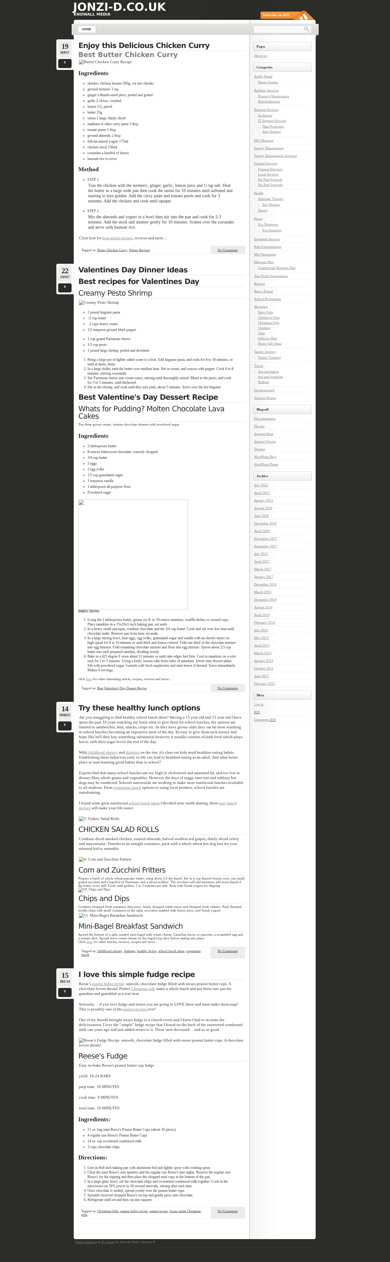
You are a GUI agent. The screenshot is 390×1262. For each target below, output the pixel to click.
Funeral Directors (270, 169)
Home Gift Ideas (269, 343)
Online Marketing (86, 1242)
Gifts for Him (267, 338)
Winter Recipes (139, 250)
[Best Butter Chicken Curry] (128, 54)
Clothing (264, 328)
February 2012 (264, 683)
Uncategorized (264, 390)
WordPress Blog (265, 457)
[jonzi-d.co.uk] (119, 7)
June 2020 (261, 515)
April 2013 (262, 645)
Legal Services (268, 174)
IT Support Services (272, 120)
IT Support (108, 1242)
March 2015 (262, 592)
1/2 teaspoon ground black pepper (111, 330)
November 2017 (265, 538)
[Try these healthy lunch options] (161, 708)
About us (260, 55)
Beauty (263, 210)
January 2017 (263, 576)
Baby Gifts (265, 312)
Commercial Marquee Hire (277, 268)
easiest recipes (135, 1009)
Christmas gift (142, 988)
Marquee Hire (264, 262)
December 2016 (265, 584)
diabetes (133, 752)
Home (258, 218)
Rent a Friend (263, 291)
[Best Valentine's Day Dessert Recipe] (161, 397)
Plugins (259, 426)
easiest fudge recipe (108, 983)
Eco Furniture (272, 230)
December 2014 (265, 599)
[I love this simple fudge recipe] (161, 975)
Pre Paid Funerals (270, 179)
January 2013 (263, 660)
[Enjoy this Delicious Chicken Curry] (161, 46)
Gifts (261, 333)
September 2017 (265, 546)
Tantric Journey (265, 352)
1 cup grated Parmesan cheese (108, 339)
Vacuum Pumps (265, 398)
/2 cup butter (96, 318)
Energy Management (269, 148)
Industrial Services (267, 239)
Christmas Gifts (108, 1211)
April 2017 (262, 561)
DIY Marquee (264, 140)
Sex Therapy (271, 204)
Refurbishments (269, 101)
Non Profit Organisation (271, 276)
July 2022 (261, 485)
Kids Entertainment (267, 246)
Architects (265, 115)
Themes (259, 449)
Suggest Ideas (263, 434)
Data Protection (273, 126)
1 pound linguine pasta (103, 312)
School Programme (267, 299)
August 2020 (263, 508)
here (89, 679)
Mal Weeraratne (265, 254)
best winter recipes (117, 238)
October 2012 (264, 668)
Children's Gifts (269, 317)
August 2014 (263, 607)
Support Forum (265, 441)
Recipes (259, 283)
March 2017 (262, 569)
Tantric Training (269, 357)
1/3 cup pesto (97, 345)
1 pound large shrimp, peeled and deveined (118, 350)
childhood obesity (102, 752)
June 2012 (261, 676)
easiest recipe (159, 1211)
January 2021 (263, 500)
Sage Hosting (271, 131)
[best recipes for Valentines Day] (161, 282)
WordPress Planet (266, 464)
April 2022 (262, 493)
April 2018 (262, 531)
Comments (265, 719)
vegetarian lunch (127, 787)
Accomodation (268, 371)
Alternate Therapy (271, 199)
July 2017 (261, 554)
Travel (258, 366)
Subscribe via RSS (276, 15)
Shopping (261, 306)
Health (258, 193)
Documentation (265, 418)
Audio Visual (263, 76)
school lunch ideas (144, 803)
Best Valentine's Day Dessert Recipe (122, 688)
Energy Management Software (275, 156)
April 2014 (262, 615)
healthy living (147, 951)
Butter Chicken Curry (112, 250)
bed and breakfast (270, 377)
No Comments (228, 250)
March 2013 (262, 653)
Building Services (266, 90)
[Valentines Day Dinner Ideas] (161, 270)
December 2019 (265, 523)
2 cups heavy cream (102, 324)
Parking (263, 382)
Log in (259, 704)
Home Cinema (268, 82)
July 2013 (261, 630)
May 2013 (261, 638)
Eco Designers (268, 224)
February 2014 (264, 622)
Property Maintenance (273, 96)
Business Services (266, 109)
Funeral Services (265, 163)
